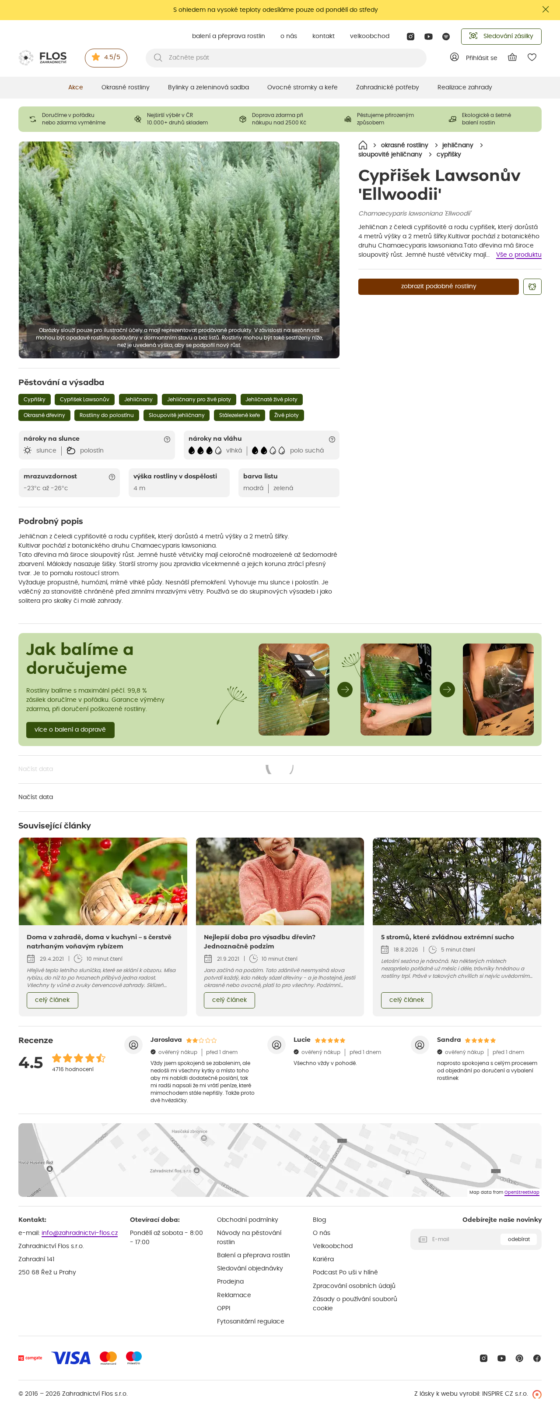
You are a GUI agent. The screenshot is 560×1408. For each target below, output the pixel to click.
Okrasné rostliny (126, 88)
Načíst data (156, 770)
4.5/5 (112, 57)
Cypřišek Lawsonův (84, 399)
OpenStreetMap (521, 1192)
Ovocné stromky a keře (302, 88)
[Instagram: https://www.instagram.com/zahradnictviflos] (411, 37)
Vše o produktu (519, 255)
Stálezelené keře (239, 415)
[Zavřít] (546, 9)
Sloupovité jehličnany (177, 415)
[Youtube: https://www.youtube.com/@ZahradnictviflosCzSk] (429, 37)
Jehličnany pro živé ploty (199, 399)
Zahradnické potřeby (387, 88)
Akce (75, 88)
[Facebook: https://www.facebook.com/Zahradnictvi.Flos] (537, 1358)
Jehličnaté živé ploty (271, 399)
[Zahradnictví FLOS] (42, 58)
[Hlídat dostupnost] (532, 287)
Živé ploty (286, 415)
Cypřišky (35, 399)
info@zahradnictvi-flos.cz (80, 1233)
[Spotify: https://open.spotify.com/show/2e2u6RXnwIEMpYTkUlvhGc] (446, 37)
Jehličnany (138, 399)
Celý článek (52, 1000)
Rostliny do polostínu (107, 415)
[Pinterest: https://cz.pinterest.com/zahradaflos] (519, 1358)
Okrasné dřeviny (44, 415)
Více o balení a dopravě (70, 730)
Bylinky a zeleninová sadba (208, 88)
